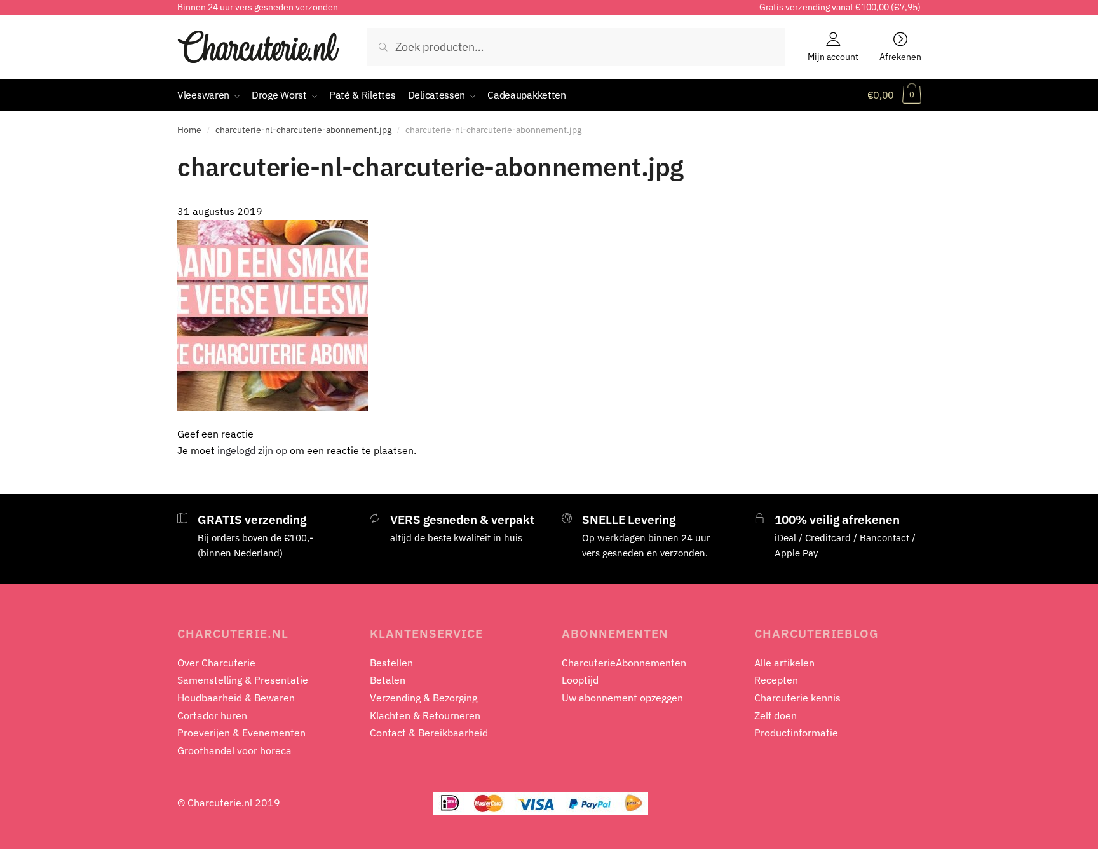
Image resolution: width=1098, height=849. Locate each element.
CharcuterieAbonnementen (624, 662)
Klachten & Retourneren (425, 715)
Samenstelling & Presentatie (242, 679)
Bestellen (391, 662)
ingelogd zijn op (252, 450)
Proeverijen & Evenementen (241, 732)
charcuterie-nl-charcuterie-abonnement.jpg (303, 129)
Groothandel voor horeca (234, 750)
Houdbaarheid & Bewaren (236, 697)
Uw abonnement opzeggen (622, 697)
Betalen (387, 679)
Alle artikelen (784, 662)
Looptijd (580, 679)
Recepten (776, 679)
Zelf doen (775, 715)
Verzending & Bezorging (423, 697)
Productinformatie (796, 732)
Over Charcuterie (216, 662)
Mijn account (833, 56)
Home (189, 129)
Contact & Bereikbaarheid (429, 732)
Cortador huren (212, 715)
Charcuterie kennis (797, 697)
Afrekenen (900, 56)
